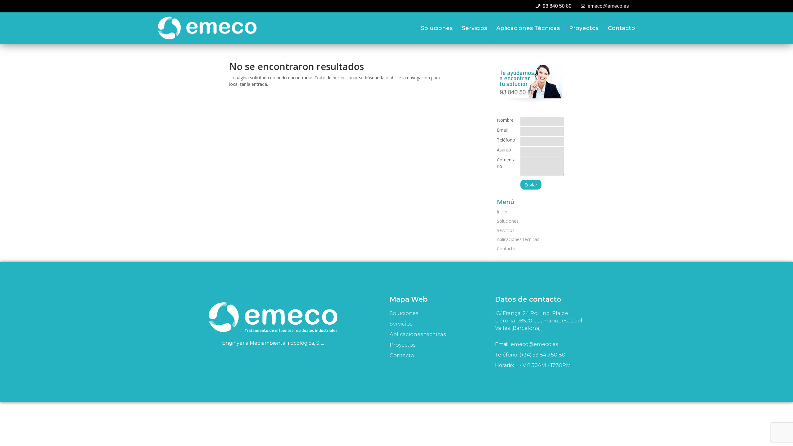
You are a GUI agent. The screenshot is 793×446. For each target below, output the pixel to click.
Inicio (502, 212)
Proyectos (583, 28)
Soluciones (437, 28)
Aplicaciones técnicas (528, 28)
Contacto (621, 28)
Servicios (474, 28)
